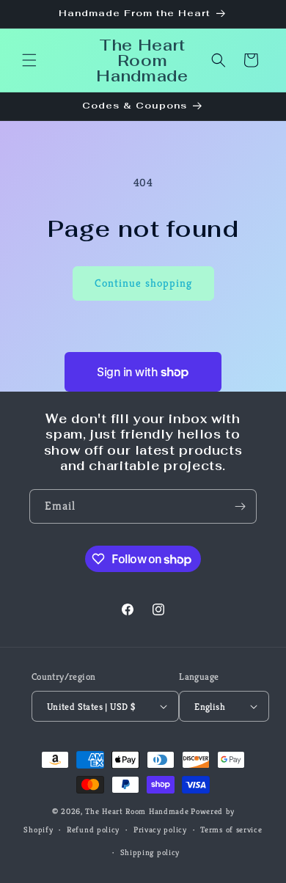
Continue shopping (143, 283)
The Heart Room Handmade (136, 811)
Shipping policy (150, 852)
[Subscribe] (240, 506)
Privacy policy (160, 829)
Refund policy (93, 829)
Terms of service (231, 829)
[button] (29, 60)
